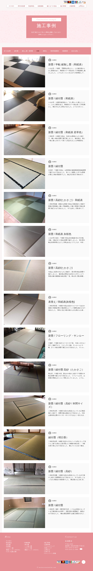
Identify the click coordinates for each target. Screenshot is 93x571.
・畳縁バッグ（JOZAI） (31, 550)
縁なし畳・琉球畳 (27, 51)
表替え (45, 51)
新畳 (38, 51)
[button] (31, 6)
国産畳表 (65, 51)
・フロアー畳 (27, 548)
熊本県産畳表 (55, 51)
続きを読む (74, 51)
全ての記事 (7, 51)
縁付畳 (16, 51)
